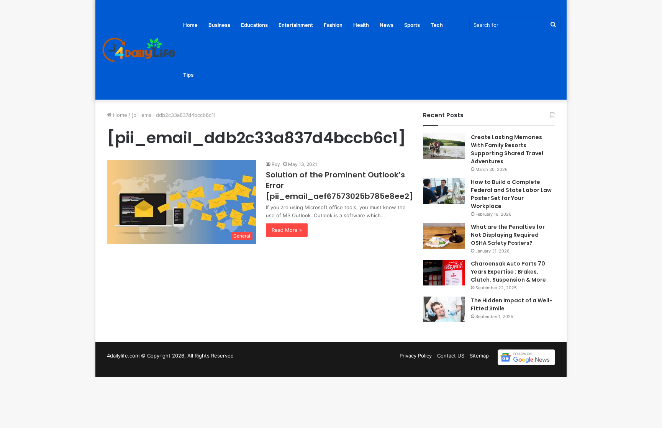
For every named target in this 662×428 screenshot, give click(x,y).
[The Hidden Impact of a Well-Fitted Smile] (444, 309)
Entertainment (296, 25)
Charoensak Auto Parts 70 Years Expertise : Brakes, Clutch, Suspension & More (509, 272)
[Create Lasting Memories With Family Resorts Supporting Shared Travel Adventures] (444, 146)
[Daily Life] (139, 50)
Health (361, 25)
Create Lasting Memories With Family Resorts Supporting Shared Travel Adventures (507, 149)
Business (219, 25)
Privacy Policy (416, 356)
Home (190, 25)
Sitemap (479, 356)
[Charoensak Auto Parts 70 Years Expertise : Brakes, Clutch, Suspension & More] (444, 272)
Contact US (450, 356)
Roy (276, 164)
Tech (437, 25)
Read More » (287, 230)
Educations (254, 25)
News (386, 25)
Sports (412, 25)
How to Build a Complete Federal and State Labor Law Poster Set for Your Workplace (511, 194)
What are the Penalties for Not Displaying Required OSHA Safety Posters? (508, 235)
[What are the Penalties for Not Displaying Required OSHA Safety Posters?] (444, 236)
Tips (188, 75)
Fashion (333, 25)
